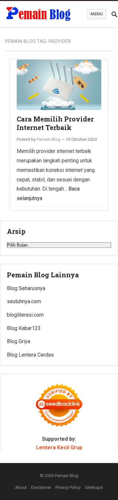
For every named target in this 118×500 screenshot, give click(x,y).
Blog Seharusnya (26, 288)
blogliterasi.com (25, 315)
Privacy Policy (68, 487)
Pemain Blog (48, 139)
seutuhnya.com (24, 301)
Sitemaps (94, 487)
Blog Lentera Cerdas (30, 355)
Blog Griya (18, 341)
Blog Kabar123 (24, 328)
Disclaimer (41, 487)
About (21, 487)
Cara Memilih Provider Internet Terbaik (55, 123)
